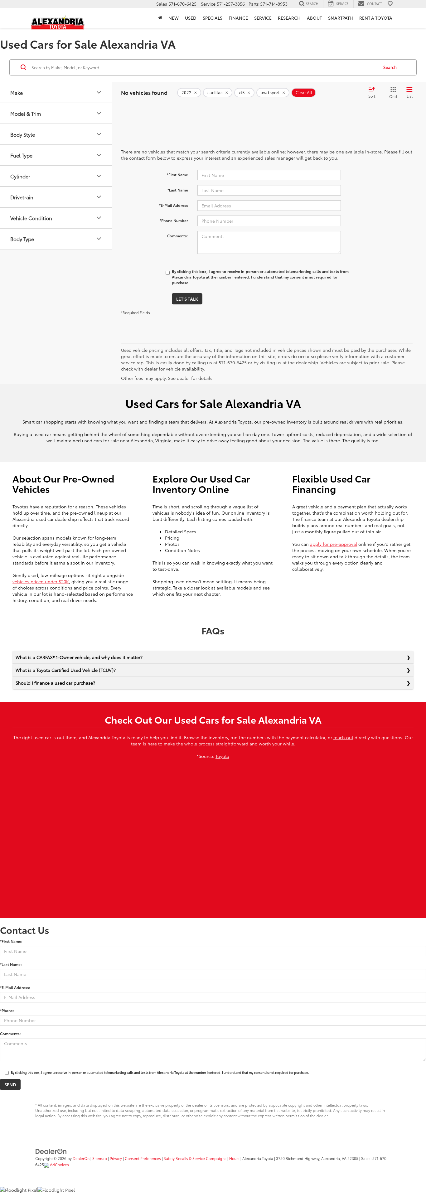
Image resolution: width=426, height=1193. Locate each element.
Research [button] (289, 18)
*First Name (177, 174)
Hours (234, 1158)
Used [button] (190, 18)
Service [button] (263, 18)
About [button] (314, 18)
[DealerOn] (51, 1150)
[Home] (160, 18)
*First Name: (11, 941)
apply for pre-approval (333, 544)
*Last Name (177, 189)
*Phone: (7, 1010)
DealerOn (81, 1158)
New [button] (173, 18)
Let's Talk (187, 299)
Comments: (177, 235)
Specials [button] (212, 18)
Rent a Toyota (375, 18)
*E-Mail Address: (15, 987)
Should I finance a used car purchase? (55, 683)
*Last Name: (11, 964)
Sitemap (99, 1158)
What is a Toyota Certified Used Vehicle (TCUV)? (66, 670)
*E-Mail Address (173, 205)
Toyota (222, 756)
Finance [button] (238, 18)
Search (390, 67)
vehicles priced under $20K (40, 581)
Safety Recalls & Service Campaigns (195, 1158)
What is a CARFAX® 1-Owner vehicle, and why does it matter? (79, 657)
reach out (343, 737)
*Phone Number (174, 220)
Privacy (116, 1158)
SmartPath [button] (340, 18)
